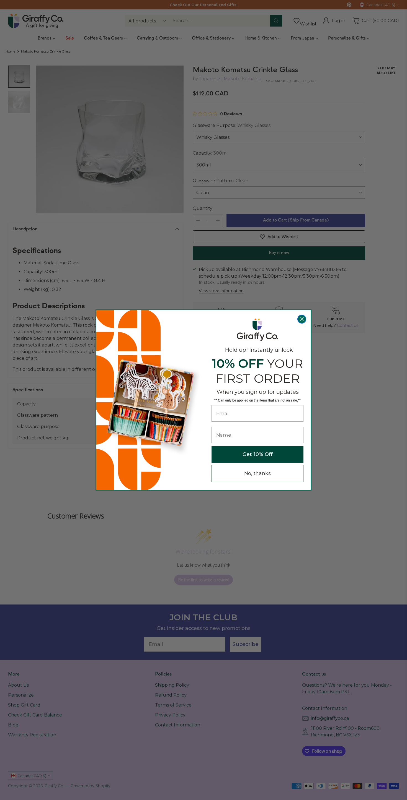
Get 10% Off (258, 454)
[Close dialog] (302, 319)
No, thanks (257, 473)
